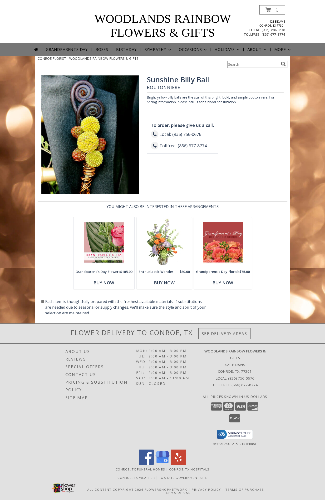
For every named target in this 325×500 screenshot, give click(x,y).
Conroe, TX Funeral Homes (140, 469)
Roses (102, 49)
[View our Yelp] (178, 463)
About (254, 49)
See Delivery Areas (224, 333)
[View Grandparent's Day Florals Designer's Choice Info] (223, 242)
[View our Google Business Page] (162, 463)
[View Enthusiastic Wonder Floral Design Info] (164, 242)
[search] (283, 64)
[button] (272, 10)
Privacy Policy (206, 489)
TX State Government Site (183, 477)
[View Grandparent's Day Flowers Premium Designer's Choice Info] (104, 242)
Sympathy (155, 49)
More (280, 49)
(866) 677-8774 (273, 34)
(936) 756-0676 (273, 30)
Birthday (126, 49)
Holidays (225, 49)
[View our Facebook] (146, 463)
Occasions (190, 49)
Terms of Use (177, 492)
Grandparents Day (67, 49)
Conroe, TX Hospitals (189, 469)
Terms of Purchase (245, 489)
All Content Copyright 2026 (115, 489)
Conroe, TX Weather (136, 477)
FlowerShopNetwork (166, 489)
